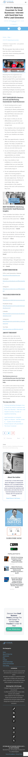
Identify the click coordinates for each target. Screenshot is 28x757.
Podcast (5, 660)
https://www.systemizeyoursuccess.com (14, 300)
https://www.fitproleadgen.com (11, 275)
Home (4, 652)
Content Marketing (9, 20)
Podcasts (17, 20)
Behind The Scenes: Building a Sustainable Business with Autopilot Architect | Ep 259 (17, 570)
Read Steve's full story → (14, 498)
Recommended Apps (8, 661)
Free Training (6, 665)
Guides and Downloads (8, 663)
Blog (4, 658)
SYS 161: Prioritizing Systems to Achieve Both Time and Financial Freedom (17, 559)
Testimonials (6, 656)
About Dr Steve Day (7, 654)
